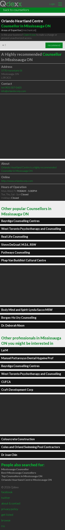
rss (3, 526)
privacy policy (9, 509)
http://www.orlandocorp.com (17, 180)
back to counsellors (16, 10)
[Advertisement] (32, 126)
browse (5, 520)
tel (11, 87)
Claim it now (29, 34)
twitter (5, 497)
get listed (7, 514)
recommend (54, 45)
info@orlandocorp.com (13, 90)
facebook (6, 492)
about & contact (11, 503)
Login (52, 3)
